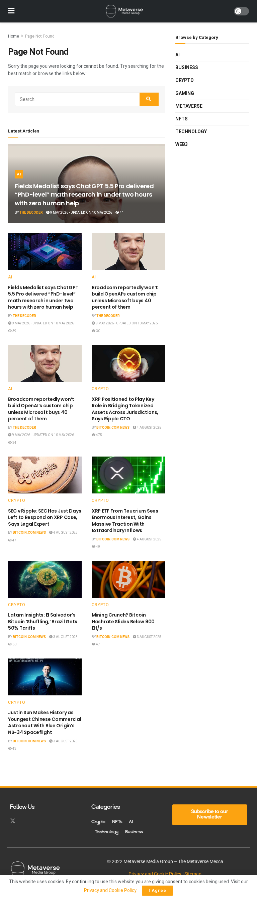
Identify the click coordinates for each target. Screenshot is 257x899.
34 (14, 442)
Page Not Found (40, 36)
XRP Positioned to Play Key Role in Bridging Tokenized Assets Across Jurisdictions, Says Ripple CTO (125, 409)
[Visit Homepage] (124, 11)
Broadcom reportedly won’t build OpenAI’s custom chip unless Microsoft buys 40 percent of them (125, 297)
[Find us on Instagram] (24, 821)
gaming (184, 93)
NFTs (181, 118)
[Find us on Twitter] (12, 821)
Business (186, 67)
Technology (191, 131)
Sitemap (192, 874)
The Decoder (31, 212)
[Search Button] (149, 99)
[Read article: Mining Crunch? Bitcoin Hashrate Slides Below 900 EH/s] (128, 579)
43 (14, 748)
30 (97, 331)
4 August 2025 (148, 427)
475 (98, 435)
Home (13, 36)
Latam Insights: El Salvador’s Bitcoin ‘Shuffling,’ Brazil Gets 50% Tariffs (42, 621)
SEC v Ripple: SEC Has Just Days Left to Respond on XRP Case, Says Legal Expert (44, 517)
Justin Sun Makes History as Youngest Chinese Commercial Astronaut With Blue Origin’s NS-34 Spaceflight (44, 722)
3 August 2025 (65, 637)
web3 (181, 144)
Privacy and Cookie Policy (154, 874)
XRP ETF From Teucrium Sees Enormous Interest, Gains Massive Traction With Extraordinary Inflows (125, 521)
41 (121, 212)
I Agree (157, 890)
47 (14, 540)
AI (19, 174)
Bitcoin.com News (113, 427)
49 (97, 546)
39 (14, 331)
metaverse (188, 106)
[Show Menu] (11, 11)
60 (14, 644)
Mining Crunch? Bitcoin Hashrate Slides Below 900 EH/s (123, 621)
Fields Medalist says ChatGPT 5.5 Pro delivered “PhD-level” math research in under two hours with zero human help (84, 194)
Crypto (100, 389)
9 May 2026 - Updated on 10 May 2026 (81, 212)
